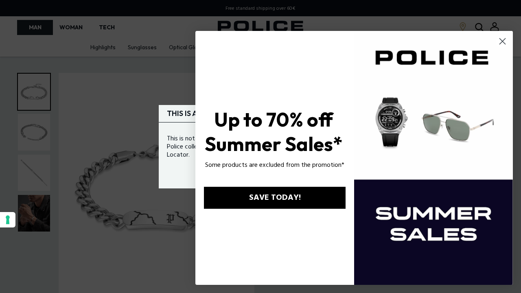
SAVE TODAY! (275, 197)
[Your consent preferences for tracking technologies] (7, 219)
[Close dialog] (502, 41)
